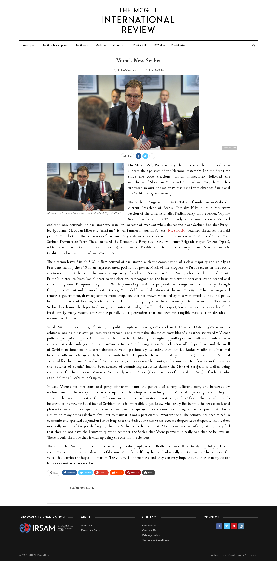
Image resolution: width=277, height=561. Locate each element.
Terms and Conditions (155, 540)
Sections (81, 45)
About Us (118, 45)
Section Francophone (56, 45)
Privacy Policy (151, 535)
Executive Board (91, 530)
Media (99, 45)
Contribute (178, 45)
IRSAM (158, 45)
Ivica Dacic (176, 230)
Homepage (29, 45)
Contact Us (140, 45)
